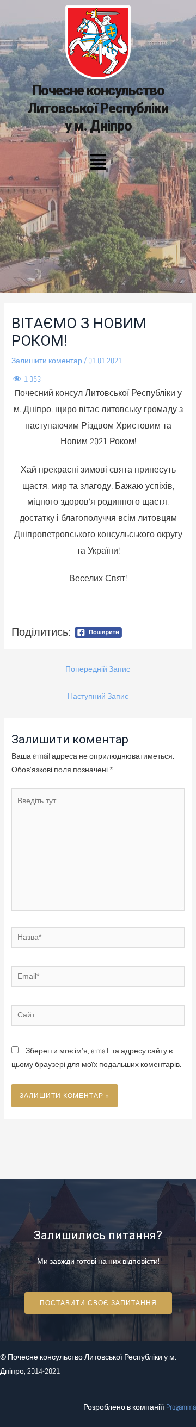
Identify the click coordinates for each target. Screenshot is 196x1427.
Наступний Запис (98, 696)
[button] (98, 162)
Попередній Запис (97, 669)
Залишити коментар (46, 360)
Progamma (181, 1407)
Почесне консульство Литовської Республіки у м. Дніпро (98, 108)
